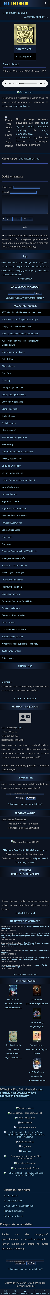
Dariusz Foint (37, 1001)
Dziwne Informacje (10, 409)
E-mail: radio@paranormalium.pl (18, 1206)
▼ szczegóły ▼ (24, 56)
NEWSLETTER (25, 777)
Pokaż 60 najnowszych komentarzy (25, 974)
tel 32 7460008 (10, 1196)
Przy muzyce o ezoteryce (13, 573)
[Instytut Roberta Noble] (25, 1127)
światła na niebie (32, 267)
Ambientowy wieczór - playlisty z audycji (20, 319)
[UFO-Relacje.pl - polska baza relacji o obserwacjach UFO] (25, 1175)
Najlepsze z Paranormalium (14, 509)
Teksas (4, 267)
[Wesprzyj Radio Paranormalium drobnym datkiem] (25, 893)
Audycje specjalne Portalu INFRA (17, 326)
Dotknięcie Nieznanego (12, 402)
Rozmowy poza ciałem (12, 587)
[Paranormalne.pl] (25, 1142)
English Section (9, 416)
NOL (35, 262)
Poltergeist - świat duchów (14, 558)
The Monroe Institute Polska (14, 629)
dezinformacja (7, 271)
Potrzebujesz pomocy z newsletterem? (25, 804)
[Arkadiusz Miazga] (25, 1108)
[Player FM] (25, 1146)
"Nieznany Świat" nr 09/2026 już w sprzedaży (24, 850)
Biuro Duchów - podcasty (13, 352)
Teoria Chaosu (8, 622)
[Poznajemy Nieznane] (25, 1163)
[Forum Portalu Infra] (25, 1118)
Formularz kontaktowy (14, 1211)
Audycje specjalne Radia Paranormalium (20, 334)
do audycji (25, 958)
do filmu (25, 944)
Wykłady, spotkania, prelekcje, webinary (20, 644)
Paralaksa (6, 544)
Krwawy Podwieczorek (12, 459)
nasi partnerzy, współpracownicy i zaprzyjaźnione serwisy (21, 1092)
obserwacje (43, 271)
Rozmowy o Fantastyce (12, 580)
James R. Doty (37, 1024)
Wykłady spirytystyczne (12, 637)
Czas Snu (6, 373)
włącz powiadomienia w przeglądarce (32, 134)
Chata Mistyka (8, 366)
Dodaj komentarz (29, 158)
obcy (41, 262)
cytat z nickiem (27, 219)
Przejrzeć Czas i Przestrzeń (14, 565)
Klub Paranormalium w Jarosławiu (17, 452)
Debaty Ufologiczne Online (14, 395)
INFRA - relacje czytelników (14, 437)
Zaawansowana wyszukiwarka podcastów (25, 298)
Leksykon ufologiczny (11, 466)
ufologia (28, 262)
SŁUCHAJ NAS (25, 666)
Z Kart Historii (8, 658)
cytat (18, 219)
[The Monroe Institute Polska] (25, 1168)
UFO (3, 262)
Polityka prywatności (13, 1216)
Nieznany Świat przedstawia (15, 516)
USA (46, 262)
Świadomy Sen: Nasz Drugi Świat (17, 601)
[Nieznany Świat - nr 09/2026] (25, 842)
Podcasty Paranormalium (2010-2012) (19, 551)
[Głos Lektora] (25, 1123)
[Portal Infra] (25, 1151)
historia (12, 267)
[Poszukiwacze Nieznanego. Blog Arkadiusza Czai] (25, 1157)
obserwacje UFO (15, 262)
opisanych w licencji (20, 106)
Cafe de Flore (8, 359)
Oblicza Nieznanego (11, 530)
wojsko (20, 267)
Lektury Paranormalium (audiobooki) (18, 480)
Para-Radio (7, 537)
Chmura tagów (25, 279)
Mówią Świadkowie (10, 487)
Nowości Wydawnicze (12, 523)
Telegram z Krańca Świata (14, 615)
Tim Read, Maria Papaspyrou (13, 1051)
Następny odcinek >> (36, 17)
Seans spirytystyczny (11, 594)
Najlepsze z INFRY (10, 501)
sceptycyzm (21, 271)
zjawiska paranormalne (12, 275)
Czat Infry (6, 380)
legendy (32, 271)
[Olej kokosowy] (25, 92)
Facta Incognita (9, 423)
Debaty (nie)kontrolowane (13, 388)
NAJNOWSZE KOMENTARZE (25, 921)
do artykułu (25, 935)
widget (19, 728)
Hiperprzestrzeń (9, 430)
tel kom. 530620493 (13, 1201)
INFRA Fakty (7, 444)
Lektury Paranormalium (12, 473)
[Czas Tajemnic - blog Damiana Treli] (25, 1113)
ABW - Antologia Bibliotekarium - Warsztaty (21, 312)
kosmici (45, 267)
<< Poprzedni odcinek (14, 13)
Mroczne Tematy (9, 494)
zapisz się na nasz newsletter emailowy (32, 127)
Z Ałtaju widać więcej (11, 651)
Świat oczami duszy (11, 608)
